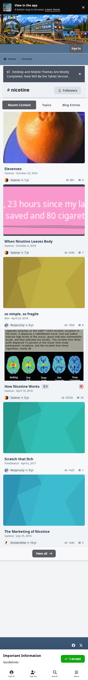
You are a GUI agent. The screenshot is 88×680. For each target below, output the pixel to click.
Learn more (8, 7)
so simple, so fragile (21, 314)
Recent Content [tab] (19, 105)
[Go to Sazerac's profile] (6, 180)
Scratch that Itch (18, 459)
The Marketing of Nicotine (27, 531)
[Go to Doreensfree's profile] (6, 543)
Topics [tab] (46, 105)
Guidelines (11, 662)
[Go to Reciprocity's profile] (6, 325)
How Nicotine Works (22, 386)
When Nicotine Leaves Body (28, 241)
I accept (75, 659)
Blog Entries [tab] (71, 105)
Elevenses (13, 168)
